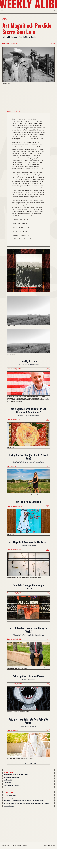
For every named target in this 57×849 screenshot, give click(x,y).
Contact (13, 846)
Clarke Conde (5, 43)
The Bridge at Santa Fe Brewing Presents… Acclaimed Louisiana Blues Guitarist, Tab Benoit (26, 803)
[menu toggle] (2, 11)
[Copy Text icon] (16, 111)
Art (4, 19)
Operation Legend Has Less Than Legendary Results (16, 774)
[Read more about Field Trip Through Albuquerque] (28, 608)
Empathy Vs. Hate (8, 780)
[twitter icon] (14, 111)
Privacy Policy (6, 846)
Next (35, 763)
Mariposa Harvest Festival (10, 795)
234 (31, 763)
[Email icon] (19, 111)
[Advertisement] (28, 97)
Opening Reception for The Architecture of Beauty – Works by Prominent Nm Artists (24, 800)
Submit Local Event (22, 846)
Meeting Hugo (7, 782)
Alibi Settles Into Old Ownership (11, 777)
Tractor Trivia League (9, 798)
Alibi (8, 466)
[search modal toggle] (54, 11)
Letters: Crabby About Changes (11, 785)
